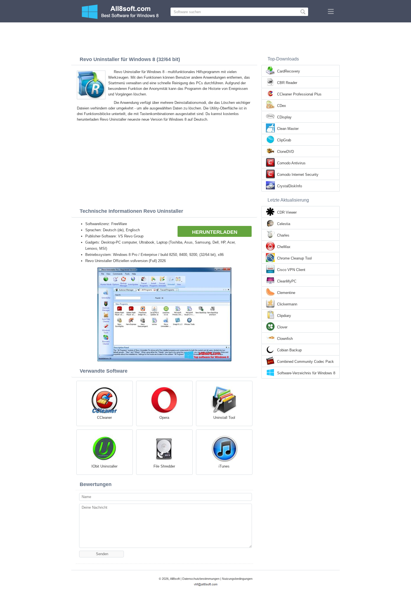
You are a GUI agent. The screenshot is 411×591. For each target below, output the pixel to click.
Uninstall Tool (224, 417)
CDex (281, 106)
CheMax (283, 247)
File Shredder (164, 466)
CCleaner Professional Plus (299, 94)
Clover (282, 327)
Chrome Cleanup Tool (294, 258)
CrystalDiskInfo (289, 186)
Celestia (283, 224)
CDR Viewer (287, 212)
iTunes (224, 466)
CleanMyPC (286, 281)
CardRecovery (288, 71)
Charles (283, 235)
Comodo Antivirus (291, 163)
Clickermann (287, 304)
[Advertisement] (205, 37)
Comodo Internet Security (297, 174)
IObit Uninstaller (104, 466)
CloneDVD (285, 151)
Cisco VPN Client (291, 270)
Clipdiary (284, 316)
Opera (164, 417)
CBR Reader (287, 83)
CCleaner (104, 417)
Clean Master (288, 129)
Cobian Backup (289, 350)
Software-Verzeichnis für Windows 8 (306, 373)
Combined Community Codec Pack (305, 361)
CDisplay (284, 117)
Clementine (286, 293)
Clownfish (285, 339)
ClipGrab (284, 140)
